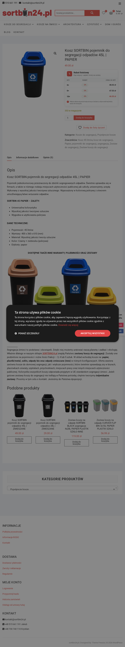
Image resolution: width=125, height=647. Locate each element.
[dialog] (62, 323)
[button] (27, 333)
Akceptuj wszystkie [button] (93, 333)
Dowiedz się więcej (68, 324)
